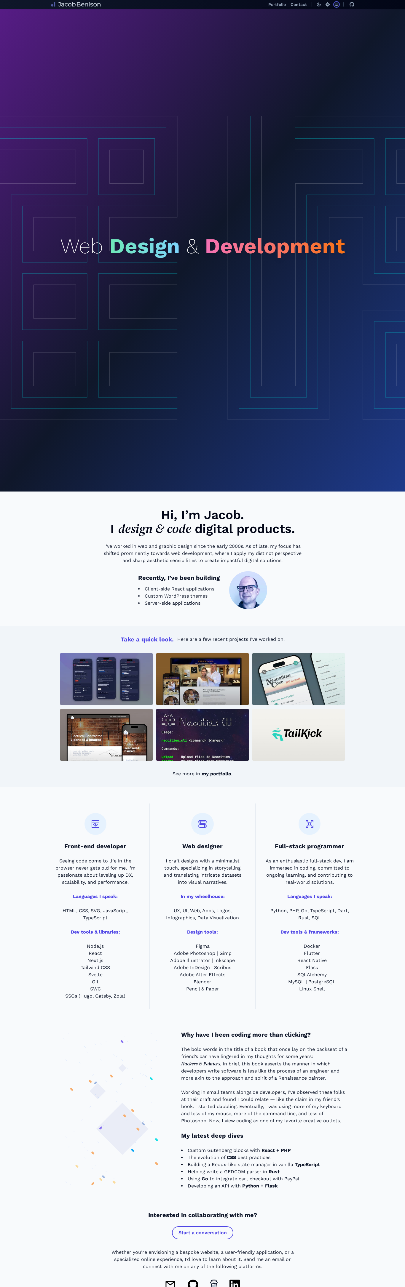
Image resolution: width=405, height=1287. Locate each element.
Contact (299, 4)
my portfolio (216, 774)
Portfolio (277, 4)
